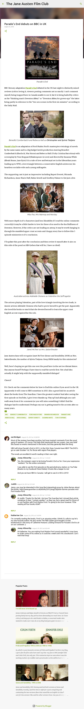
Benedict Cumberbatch (18, 414)
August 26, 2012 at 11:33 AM (41, 458)
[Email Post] (5, 412)
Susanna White (47, 417)
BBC (6, 414)
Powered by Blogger (43, 706)
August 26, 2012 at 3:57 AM (25, 484)
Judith (13, 484)
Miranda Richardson (51, 414)
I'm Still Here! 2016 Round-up (26, 609)
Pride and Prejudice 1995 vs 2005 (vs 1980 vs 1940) (34, 646)
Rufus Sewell (21, 417)
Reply (13, 479)
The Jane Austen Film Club (27, 4)
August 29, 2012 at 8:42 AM (40, 528)
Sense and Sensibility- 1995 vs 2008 (28, 683)
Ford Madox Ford (35, 414)
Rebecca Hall (9, 417)
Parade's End (65, 414)
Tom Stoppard (60, 417)
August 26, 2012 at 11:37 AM (41, 495)
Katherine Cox (17, 515)
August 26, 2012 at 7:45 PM (32, 515)
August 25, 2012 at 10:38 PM (30, 437)
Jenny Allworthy (24, 458)
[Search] (51, 3)
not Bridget (16, 437)
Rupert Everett (34, 417)
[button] (5, 31)
